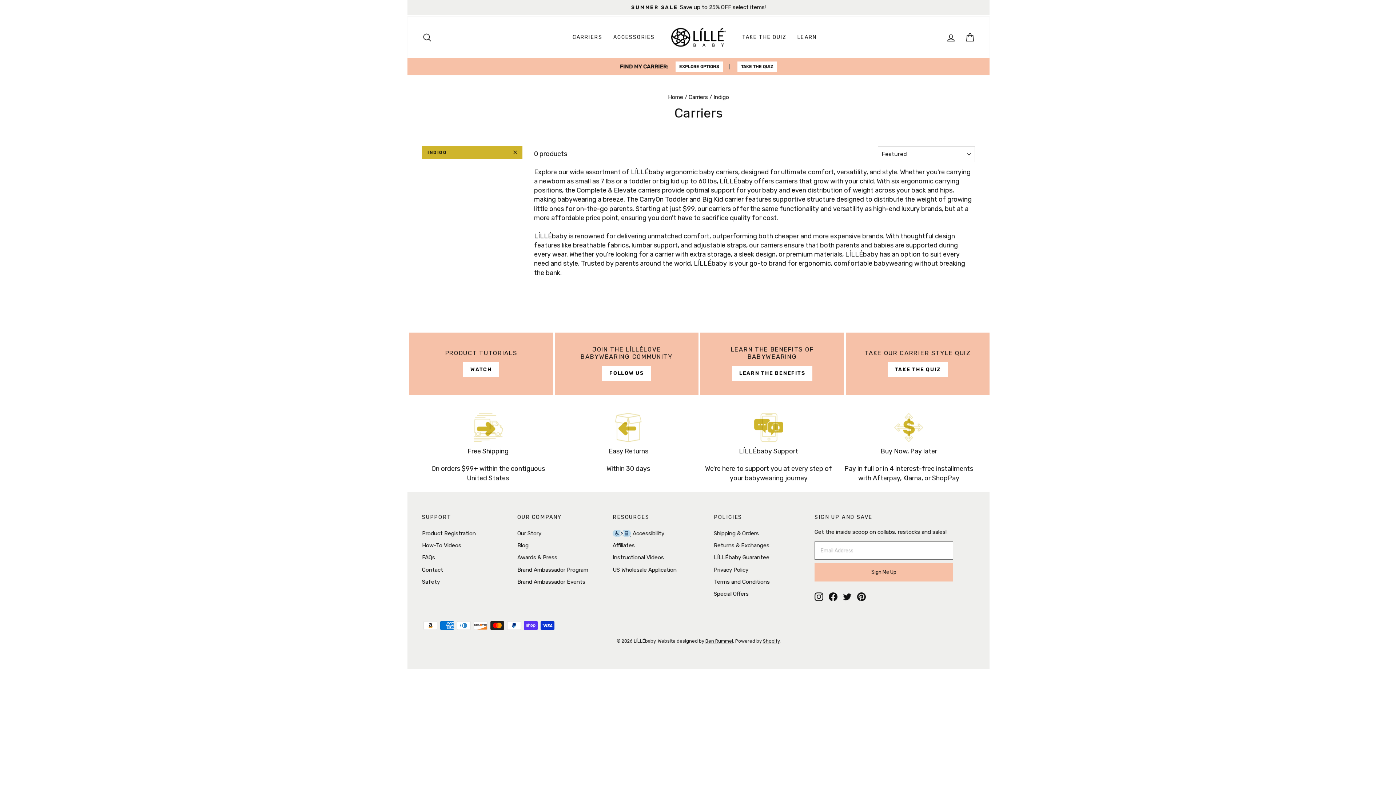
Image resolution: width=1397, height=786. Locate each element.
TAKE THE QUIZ (757, 66)
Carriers (587, 37)
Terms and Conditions (742, 582)
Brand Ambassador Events (551, 582)
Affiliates (624, 545)
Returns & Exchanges (741, 545)
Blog (523, 545)
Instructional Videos (638, 557)
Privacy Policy (731, 570)
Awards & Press (537, 557)
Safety (431, 582)
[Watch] (481, 363)
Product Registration (449, 533)
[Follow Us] (626, 363)
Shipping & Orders (736, 533)
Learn (807, 37)
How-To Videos (441, 545)
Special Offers (731, 594)
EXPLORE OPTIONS (699, 66)
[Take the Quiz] (918, 363)
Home (675, 97)
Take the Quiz (764, 37)
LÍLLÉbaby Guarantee (741, 557)
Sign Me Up (883, 572)
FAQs (428, 557)
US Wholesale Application (645, 570)
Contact (432, 570)
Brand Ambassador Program (552, 570)
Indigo (436, 152)
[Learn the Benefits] (772, 363)
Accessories (634, 37)
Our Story (529, 533)
